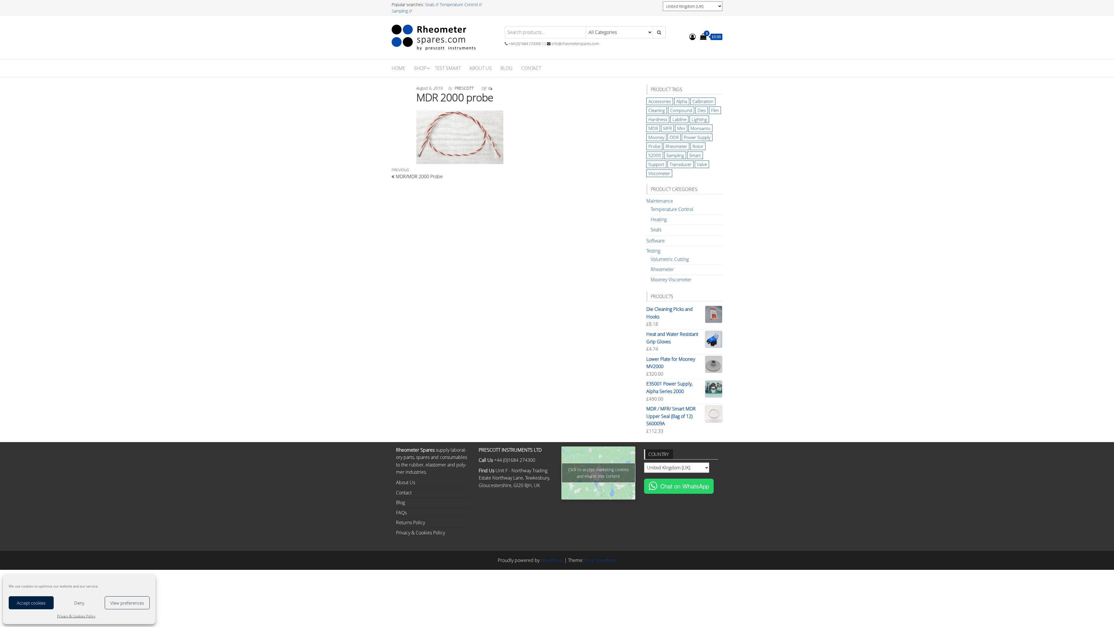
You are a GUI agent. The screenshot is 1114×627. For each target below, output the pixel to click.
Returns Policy (410, 522)
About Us (480, 68)
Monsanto (700, 128)
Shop (420, 68)
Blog (506, 68)
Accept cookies (31, 603)
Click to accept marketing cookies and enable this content (598, 473)
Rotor (698, 146)
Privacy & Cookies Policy (76, 616)
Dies (701, 110)
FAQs (401, 512)
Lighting (699, 119)
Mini (681, 128)
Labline (679, 119)
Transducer (681, 164)
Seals (430, 4)
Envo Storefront (600, 560)
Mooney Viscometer (671, 279)
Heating (659, 219)
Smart (695, 155)
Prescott (465, 88)
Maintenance (659, 201)
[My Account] (692, 36)
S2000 (654, 155)
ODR (674, 137)
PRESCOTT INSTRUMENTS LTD (510, 450)
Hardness (657, 119)
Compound (681, 110)
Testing (653, 251)
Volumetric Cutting (670, 259)
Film (715, 110)
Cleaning (656, 110)
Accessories (659, 101)
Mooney (656, 137)
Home (398, 68)
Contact (531, 68)
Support (656, 164)
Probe (654, 146)
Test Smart (448, 68)
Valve (702, 164)
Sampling (400, 11)
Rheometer (676, 146)
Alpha (681, 101)
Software (655, 240)
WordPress (552, 560)
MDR (653, 128)
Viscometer (659, 173)
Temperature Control (459, 4)
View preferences (127, 603)
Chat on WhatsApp (684, 486)
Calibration (702, 101)
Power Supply (697, 137)
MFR (667, 128)
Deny (79, 603)
